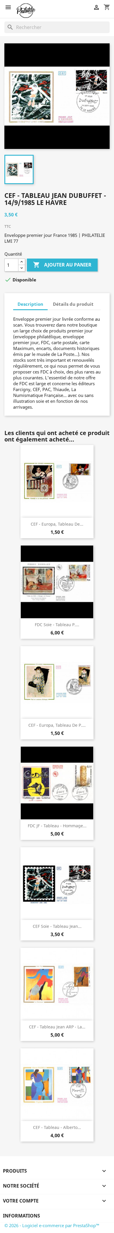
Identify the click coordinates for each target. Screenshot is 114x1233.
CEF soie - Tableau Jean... (57, 926)
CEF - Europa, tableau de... (57, 524)
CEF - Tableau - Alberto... (57, 1127)
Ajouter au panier (62, 264)
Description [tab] (30, 304)
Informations (21, 1215)
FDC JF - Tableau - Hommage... (57, 825)
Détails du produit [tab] (73, 304)
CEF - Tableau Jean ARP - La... (57, 1027)
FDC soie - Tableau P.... (57, 624)
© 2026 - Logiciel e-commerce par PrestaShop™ (51, 1225)
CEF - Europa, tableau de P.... (57, 725)
